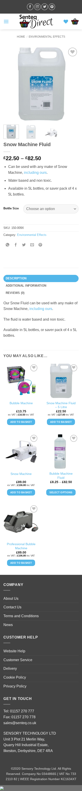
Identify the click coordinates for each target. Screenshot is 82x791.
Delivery (10, 668)
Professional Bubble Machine (21, 546)
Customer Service (17, 660)
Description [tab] (16, 278)
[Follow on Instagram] (37, 6)
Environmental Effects (47, 36)
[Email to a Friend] (32, 245)
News (8, 625)
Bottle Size (11, 208)
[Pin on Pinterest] (40, 245)
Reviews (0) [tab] (15, 293)
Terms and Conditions (21, 616)
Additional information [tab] (26, 285)
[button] (6, 21)
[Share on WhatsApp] (7, 245)
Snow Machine (21, 474)
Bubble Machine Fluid (61, 475)
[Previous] (11, 83)
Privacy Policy (14, 686)
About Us (10, 598)
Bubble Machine (21, 403)
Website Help (14, 651)
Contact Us (12, 607)
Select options (60, 492)
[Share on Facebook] (16, 245)
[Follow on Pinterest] (52, 6)
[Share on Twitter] (24, 245)
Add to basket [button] (21, 422)
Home (21, 36)
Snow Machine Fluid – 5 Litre (61, 405)
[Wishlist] (66, 22)
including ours (35, 172)
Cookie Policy (14, 677)
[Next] (71, 83)
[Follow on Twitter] (44, 6)
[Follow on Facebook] (30, 6)
